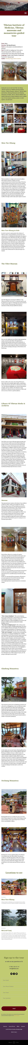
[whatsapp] (17, 974)
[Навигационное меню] (26, 13)
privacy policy (16, 1015)
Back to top (13, 1032)
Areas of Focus (12, 1026)
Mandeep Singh (9, 58)
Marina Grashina (17, 58)
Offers (18, 1026)
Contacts (23, 1026)
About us (5, 1026)
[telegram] (14, 974)
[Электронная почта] (11, 974)
